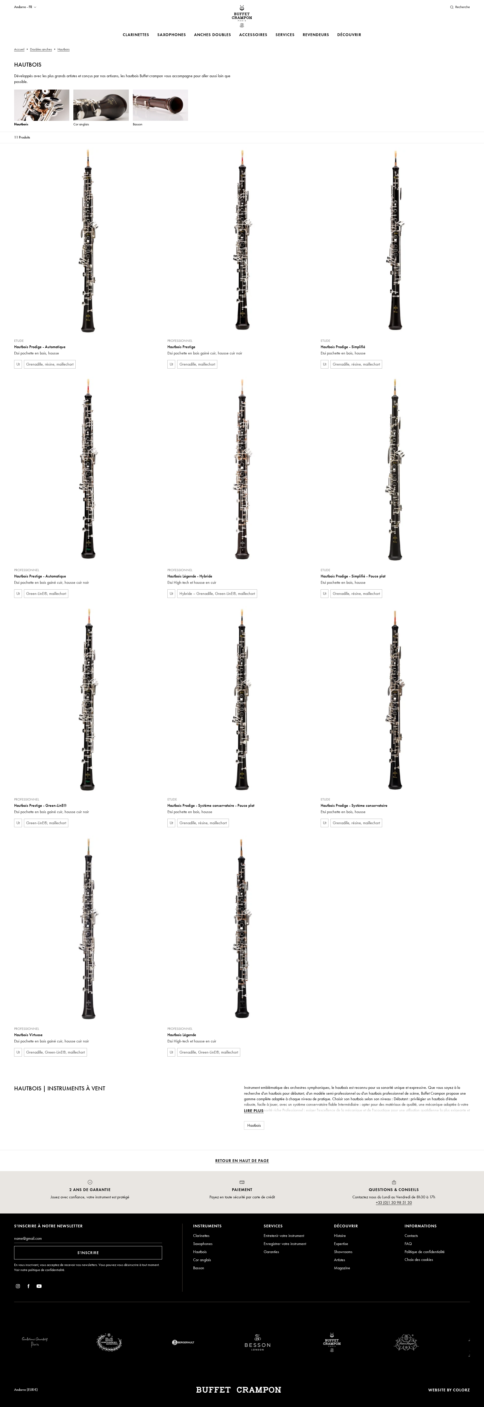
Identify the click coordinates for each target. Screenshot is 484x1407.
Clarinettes (136, 34)
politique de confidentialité (46, 1270)
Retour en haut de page (242, 1160)
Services (285, 34)
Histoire (340, 1235)
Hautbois (200, 1251)
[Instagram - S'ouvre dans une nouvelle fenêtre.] (18, 1287)
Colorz (461, 1390)
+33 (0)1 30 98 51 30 (394, 1202)
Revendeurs (316, 34)
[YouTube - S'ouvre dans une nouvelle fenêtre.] (39, 1287)
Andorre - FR (23, 7)
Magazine (342, 1267)
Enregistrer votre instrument (285, 1243)
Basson (198, 1267)
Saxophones (171, 34)
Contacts (411, 1235)
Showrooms (343, 1251)
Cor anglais (202, 1259)
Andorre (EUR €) (26, 1390)
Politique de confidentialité (425, 1251)
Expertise (341, 1243)
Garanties (271, 1251)
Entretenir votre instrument (284, 1235)
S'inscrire (88, 1252)
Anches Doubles (212, 34)
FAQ (408, 1243)
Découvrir (349, 34)
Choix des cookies (419, 1259)
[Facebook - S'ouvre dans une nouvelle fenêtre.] (28, 1287)
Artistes (339, 1259)
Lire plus (254, 1110)
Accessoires (253, 34)
